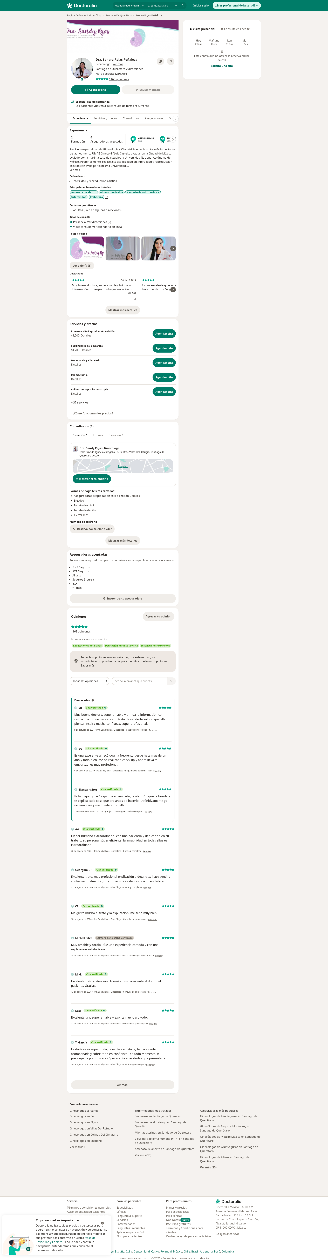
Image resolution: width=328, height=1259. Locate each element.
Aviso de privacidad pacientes (86, 1212)
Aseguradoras (154, 118)
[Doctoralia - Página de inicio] (88, 5)
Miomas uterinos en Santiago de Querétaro (163, 1132)
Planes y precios (176, 1207)
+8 (106, 197)
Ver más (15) (78, 1147)
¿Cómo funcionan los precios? (93, 413)
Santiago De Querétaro (119, 15)
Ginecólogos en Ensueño (86, 1141)
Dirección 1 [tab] (79, 435)
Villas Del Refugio (139, 452)
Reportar (153, 730)
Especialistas (125, 1207)
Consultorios (131, 118)
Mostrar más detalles (124, 311)
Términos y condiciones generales (89, 1207)
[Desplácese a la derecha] (176, 119)
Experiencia (80, 118)
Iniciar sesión (201, 5)
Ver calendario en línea (107, 227)
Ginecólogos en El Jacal (84, 1122)
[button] (92, 528)
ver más (75, 170)
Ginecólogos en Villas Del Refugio (91, 1128)
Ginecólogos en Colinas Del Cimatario (94, 1134)
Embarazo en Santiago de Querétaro (158, 1116)
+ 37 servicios (79, 402)
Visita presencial (202, 30)
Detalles (86, 335)
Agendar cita (164, 333)
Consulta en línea (234, 30)
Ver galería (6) (82, 265)
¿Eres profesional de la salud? (235, 5)
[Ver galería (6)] (160, 61)
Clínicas (121, 1212)
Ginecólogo (95, 15)
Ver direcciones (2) (99, 222)
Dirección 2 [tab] (115, 435)
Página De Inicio (76, 15)
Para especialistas (177, 1212)
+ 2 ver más (81, 515)
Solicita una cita (222, 66)
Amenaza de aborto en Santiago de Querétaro (165, 1149)
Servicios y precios (105, 118)
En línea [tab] (98, 435)
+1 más (77, 588)
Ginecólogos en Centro (84, 1116)
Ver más (134, 1086)
